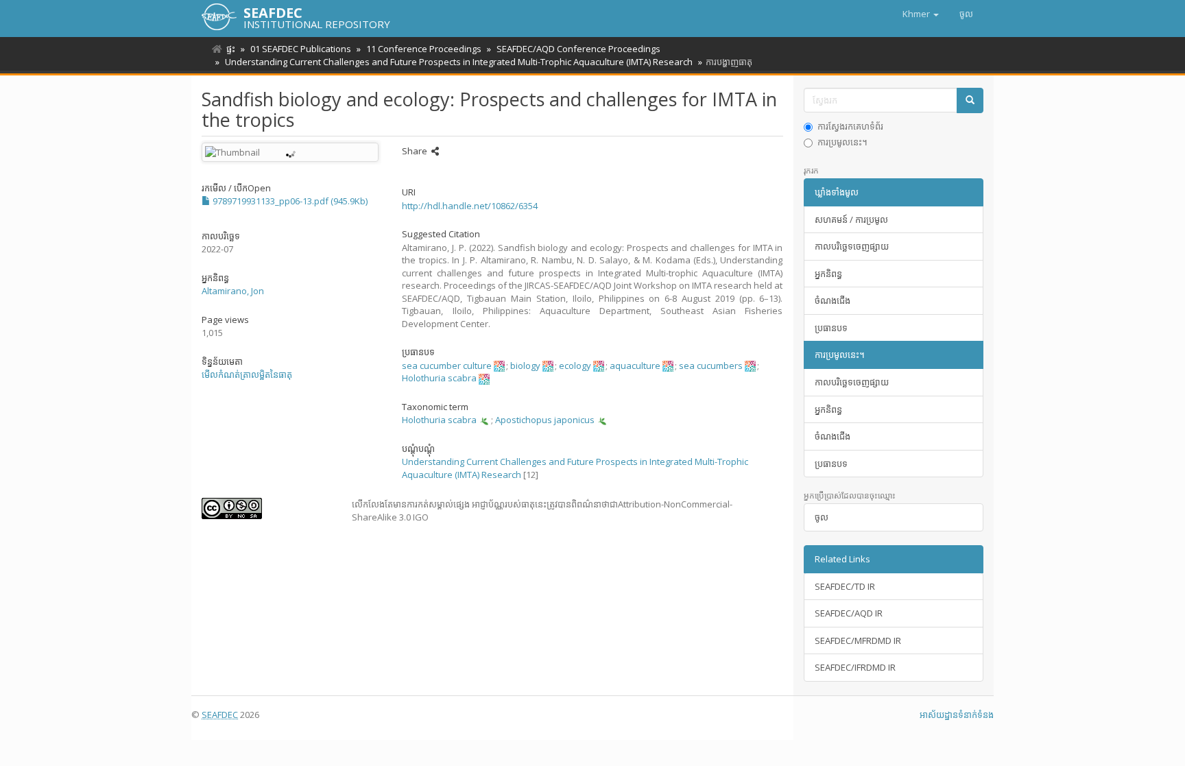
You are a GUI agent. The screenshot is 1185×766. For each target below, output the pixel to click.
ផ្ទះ (230, 49)
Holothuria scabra (439, 378)
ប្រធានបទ (831, 328)
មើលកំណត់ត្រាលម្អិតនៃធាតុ (247, 374)
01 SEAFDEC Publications (300, 49)
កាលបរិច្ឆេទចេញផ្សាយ (852, 246)
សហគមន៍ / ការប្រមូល (851, 219)
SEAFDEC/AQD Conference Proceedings (578, 49)
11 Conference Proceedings (423, 49)
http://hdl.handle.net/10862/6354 (470, 206)
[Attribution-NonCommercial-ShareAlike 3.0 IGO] (266, 508)
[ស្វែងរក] (970, 100)
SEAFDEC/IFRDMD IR (855, 667)
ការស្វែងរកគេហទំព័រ (850, 126)
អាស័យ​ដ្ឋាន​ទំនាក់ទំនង (957, 714)
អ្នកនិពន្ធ (828, 273)
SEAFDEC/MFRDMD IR (858, 640)
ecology (575, 365)
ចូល (821, 517)
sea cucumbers (711, 365)
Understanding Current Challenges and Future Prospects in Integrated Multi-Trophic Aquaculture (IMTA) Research (459, 62)
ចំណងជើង (832, 300)
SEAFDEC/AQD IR (849, 613)
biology (525, 365)
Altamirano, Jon (233, 291)
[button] (920, 13)
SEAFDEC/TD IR (845, 586)
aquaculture (635, 365)
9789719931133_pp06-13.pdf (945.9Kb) (289, 201)
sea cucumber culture (447, 365)
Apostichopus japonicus (545, 420)
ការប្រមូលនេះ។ (842, 142)
